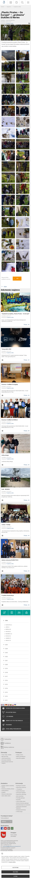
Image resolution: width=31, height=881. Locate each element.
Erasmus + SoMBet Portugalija (10, 384)
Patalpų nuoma (19, 754)
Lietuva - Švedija (6, 524)
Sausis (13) (8, 640)
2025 (6, 644)
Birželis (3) (8, 629)
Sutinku (15, 876)
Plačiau (25, 324)
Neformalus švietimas (21, 787)
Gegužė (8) (8, 631)
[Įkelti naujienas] (11, 2)
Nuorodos (18, 799)
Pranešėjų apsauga (20, 797)
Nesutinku (15, 872)
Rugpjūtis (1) (9, 624)
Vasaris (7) (8, 638)
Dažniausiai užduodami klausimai (15, 708)
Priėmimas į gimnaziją (21, 794)
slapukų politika (12, 862)
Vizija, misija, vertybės (6, 754)
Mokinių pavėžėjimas (20, 756)
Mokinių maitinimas (9, 747)
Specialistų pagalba (20, 758)
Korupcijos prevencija (21, 809)
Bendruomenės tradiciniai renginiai (7, 762)
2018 (6, 672)
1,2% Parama (9, 716)
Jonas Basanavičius (6, 758)
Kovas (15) (8, 636)
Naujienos (9, 6)
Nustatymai (15, 867)
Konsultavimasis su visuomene (23, 804)
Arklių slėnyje (5, 455)
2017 (6, 676)
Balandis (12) (9, 633)
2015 (6, 684)
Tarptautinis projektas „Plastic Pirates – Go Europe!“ (15, 313)
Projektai (3, 792)
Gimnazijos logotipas (21, 792)
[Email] (12, 828)
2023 (6, 652)
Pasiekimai (9, 724)
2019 (6, 668)
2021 (6, 660)
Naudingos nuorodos (21, 785)
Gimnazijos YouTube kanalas (14, 720)
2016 (6, 680)
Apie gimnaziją (5, 756)
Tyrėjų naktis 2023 (6, 349)
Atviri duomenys (19, 796)
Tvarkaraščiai (7, 739)
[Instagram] (8, 828)
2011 (6, 700)
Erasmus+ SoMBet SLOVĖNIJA (10, 420)
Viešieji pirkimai (5, 790)
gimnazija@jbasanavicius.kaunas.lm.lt (12, 846)
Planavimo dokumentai (7, 794)
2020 (6, 664)
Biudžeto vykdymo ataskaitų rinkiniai (8, 786)
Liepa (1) (7, 627)
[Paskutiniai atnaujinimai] (16, 2)
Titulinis (3, 6)
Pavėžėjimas (7, 743)
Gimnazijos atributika (6, 760)
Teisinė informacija (20, 790)
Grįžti (5, 286)
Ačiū (16, 278)
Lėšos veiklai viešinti (6, 795)
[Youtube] (5, 828)
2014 (6, 688)
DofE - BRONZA (6, 489)
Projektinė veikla (17, 6)
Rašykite (4, 821)
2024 (6, 648)
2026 (6, 620)
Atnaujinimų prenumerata (13, 729)
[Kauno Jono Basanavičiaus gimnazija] (3, 2)
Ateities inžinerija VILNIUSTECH (10, 560)
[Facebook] (2, 828)
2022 (6, 656)
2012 (6, 696)
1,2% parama (19, 789)
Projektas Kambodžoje (8, 595)
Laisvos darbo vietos (20, 801)
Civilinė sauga (19, 811)
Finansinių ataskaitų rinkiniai (8, 788)
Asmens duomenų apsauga (22, 803)
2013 (6, 692)
